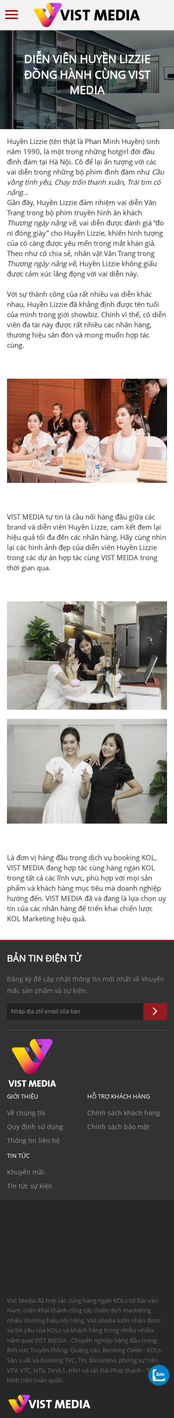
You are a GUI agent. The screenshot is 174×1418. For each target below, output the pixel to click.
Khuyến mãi (25, 1172)
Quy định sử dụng (35, 1126)
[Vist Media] (87, 13)
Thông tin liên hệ (33, 1140)
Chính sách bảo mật (118, 1126)
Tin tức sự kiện (29, 1185)
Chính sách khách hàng (123, 1112)
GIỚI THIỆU (22, 1096)
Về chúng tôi (26, 1112)
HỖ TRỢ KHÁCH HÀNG (118, 1096)
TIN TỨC (18, 1155)
